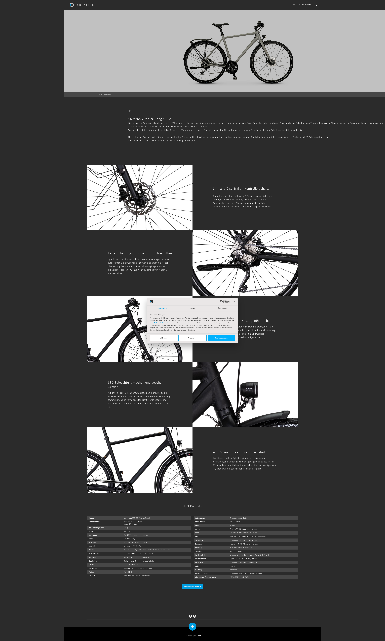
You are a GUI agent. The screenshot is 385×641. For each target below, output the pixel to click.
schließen (215, 359)
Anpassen (191, 338)
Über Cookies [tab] (222, 308)
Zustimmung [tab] (162, 308)
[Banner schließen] (234, 301)
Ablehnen (163, 338)
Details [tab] (192, 308)
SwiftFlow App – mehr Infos (175, 350)
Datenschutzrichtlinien (162, 323)
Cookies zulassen (221, 338)
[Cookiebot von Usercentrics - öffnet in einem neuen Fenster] (221, 301)
